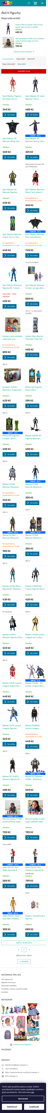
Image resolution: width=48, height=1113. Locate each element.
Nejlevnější (21, 59)
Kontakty (4, 992)
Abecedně (22, 64)
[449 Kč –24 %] (35, 127)
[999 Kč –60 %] (13, 904)
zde (32, 1092)
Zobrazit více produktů (23, 52)
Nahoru (25, 961)
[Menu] (42, 3)
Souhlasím (34, 1106)
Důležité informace (8, 982)
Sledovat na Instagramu (22, 1044)
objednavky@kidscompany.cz (16, 1065)
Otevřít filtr (24, 71)
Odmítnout (12, 1106)
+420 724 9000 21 (11, 1069)
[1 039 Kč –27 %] (35, 222)
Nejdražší (31, 59)
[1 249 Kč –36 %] (13, 807)
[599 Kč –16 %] (13, 424)
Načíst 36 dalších (24, 943)
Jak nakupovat (6, 979)
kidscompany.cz (11, 1076)
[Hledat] (28, 3)
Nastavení (23, 1098)
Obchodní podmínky (9, 985)
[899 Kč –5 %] (35, 671)
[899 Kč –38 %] (35, 765)
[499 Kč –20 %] (35, 472)
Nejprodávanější (9, 64)
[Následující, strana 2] (24, 949)
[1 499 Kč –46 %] (35, 856)
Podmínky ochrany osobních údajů (14, 989)
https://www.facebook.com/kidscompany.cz (22, 1072)
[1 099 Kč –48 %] (13, 856)
